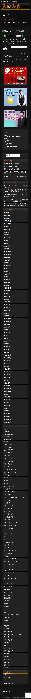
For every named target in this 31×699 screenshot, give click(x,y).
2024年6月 (7, 268)
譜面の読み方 (8, 642)
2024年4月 (7, 274)
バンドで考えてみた (10, 564)
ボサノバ (6, 581)
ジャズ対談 (7, 511)
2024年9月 (7, 260)
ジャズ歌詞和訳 (8, 517)
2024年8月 (7, 263)
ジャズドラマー (8, 503)
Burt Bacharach (8, 434)
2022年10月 (7, 324)
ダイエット (7, 531)
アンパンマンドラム (10, 469)
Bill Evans (7, 431)
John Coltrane (8, 439)
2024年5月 (7, 271)
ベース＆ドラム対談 (10, 578)
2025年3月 (7, 243)
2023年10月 (7, 291)
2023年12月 (7, 285)
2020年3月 (7, 411)
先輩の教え (7, 600)
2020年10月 (7, 391)
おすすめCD (7, 447)
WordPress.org (8, 683)
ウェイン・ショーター (10, 472)
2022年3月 (7, 344)
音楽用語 (6, 656)
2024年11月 (7, 254)
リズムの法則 (8, 592)
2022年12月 (7, 319)
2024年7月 (7, 265)
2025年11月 (7, 221)
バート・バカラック (10, 567)
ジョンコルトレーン (10, 525)
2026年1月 (7, 218)
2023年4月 (7, 307)
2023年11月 (7, 288)
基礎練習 (6, 606)
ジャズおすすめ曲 (9, 486)
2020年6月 (7, 402)
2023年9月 (7, 293)
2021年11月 (7, 355)
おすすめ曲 (7, 455)
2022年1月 (7, 349)
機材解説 (6, 626)
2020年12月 (7, 386)
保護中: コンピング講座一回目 (13, 163)
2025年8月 (7, 229)
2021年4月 (7, 374)
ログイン (6, 675)
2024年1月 (7, 282)
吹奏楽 (6, 603)
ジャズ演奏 (7, 519)
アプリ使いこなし (9, 466)
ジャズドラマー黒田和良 (15, 6)
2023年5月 (7, 305)
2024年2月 (7, 279)
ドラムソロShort (9, 542)
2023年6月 (7, 302)
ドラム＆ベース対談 (10, 559)
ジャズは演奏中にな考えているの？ (15, 497)
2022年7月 (7, 332)
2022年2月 (7, 346)
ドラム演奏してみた (10, 550)
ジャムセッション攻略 (10, 522)
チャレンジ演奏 (8, 533)
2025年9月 (7, 226)
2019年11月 (7, 419)
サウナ (6, 480)
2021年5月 (7, 372)
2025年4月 (7, 240)
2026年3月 (7, 212)
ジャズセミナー (8, 500)
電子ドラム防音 (8, 651)
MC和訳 (6, 442)
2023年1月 (7, 316)
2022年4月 (7, 341)
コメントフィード (9, 680)
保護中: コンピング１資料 (11, 169)
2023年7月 (7, 299)
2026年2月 (7, 215)
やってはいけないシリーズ (12, 461)
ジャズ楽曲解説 (8, 514)
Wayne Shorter (8, 444)
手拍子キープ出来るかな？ (12, 614)
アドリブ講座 (8, 464)
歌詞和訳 (6, 628)
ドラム (6, 536)
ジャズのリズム (8, 489)
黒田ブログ (7, 668)
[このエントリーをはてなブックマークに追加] (22, 36)
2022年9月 (7, 327)
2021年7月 (7, 366)
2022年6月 (7, 335)
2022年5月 (7, 338)
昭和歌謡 (6, 617)
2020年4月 (7, 408)
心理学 (6, 612)
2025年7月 (7, 232)
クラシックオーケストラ (11, 475)
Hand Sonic (7, 436)
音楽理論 (6, 654)
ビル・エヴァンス (9, 573)
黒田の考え (7, 665)
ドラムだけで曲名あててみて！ (13, 539)
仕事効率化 (7, 598)
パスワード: (7, 47)
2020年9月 (7, 394)
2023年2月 (7, 313)
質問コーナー (8, 645)
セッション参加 (8, 528)
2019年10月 (7, 422)
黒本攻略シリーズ (9, 662)
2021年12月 (7, 352)
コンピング (7, 478)
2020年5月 (7, 405)
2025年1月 (7, 249)
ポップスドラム (8, 584)
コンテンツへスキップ (8, 19)
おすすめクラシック (10, 452)
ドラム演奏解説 (8, 553)
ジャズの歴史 (8, 494)
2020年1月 (7, 413)
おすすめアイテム (9, 450)
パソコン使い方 (8, 570)
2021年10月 (7, 358)
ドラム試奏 (7, 556)
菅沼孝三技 (7, 637)
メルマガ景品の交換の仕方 (12, 185)
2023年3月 (7, 310)
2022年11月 (7, 321)
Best (5, 429)
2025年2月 (7, 246)
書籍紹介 (6, 620)
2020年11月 (7, 388)
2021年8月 (7, 363)
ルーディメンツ (8, 595)
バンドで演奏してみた (10, 561)
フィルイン (7, 575)
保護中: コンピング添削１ (11, 166)
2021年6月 (7, 369)
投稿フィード (8, 677)
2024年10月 (7, 257)
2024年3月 (7, 277)
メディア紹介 (8, 587)
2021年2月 (7, 380)
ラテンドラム (8, 589)
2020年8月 (7, 397)
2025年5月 (7, 237)
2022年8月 (7, 330)
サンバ (6, 483)
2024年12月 (7, 251)
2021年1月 (7, 383)
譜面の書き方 (8, 640)
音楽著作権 (7, 659)
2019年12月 (7, 416)
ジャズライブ (8, 508)
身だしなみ (7, 648)
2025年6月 (7, 235)
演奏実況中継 (8, 631)
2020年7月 (7, 400)
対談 (5, 609)
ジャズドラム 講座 (9, 506)
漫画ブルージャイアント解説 (13, 634)
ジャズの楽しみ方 (9, 492)
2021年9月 (7, 360)
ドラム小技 (7, 547)
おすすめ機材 (8, 458)
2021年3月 (7, 377)
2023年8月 (7, 296)
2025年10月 (7, 224)
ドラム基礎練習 (8, 545)
